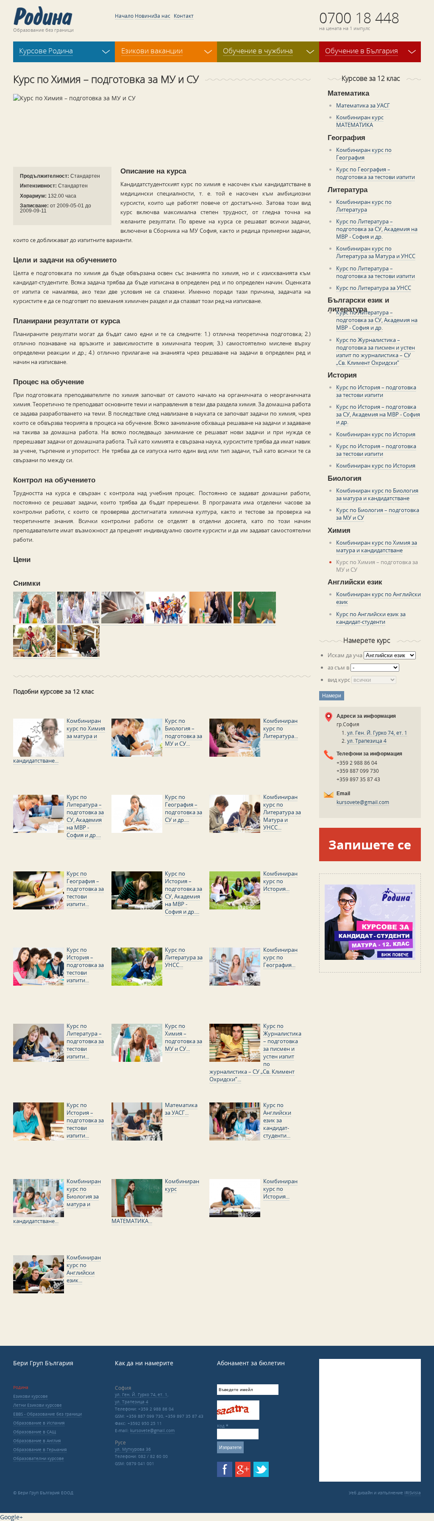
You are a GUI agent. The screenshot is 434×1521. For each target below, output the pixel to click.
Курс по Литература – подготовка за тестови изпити (375, 272)
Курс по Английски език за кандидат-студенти (371, 617)
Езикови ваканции (152, 50)
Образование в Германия (40, 1449)
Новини (145, 16)
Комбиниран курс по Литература (364, 205)
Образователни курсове (38, 1458)
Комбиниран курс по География (364, 153)
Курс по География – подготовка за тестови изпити (375, 173)
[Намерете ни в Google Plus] (242, 1469)
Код (222, 1426)
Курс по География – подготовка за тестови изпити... (85, 889)
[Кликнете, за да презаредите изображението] (233, 1418)
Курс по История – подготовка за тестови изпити (376, 391)
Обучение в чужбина (258, 50)
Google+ (11, 1517)
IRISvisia (412, 1493)
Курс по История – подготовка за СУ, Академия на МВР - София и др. (378, 414)
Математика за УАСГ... (181, 1108)
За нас (162, 16)
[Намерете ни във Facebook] (224, 1469)
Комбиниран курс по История (375, 434)
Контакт (184, 16)
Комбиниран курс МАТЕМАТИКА (360, 121)
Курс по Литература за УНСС (373, 288)
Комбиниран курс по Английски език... (84, 1269)
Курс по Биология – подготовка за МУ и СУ (377, 513)
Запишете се (369, 844)
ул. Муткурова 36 (133, 1449)
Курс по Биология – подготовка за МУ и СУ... (183, 732)
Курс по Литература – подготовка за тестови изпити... (85, 1041)
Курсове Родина (46, 50)
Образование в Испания (39, 1423)
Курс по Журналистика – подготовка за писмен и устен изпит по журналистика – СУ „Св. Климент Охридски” (375, 351)
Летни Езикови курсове (37, 1405)
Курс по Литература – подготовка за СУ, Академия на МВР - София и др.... (85, 816)
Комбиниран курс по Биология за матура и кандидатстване (377, 494)
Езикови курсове (30, 1396)
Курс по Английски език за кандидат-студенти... (277, 1120)
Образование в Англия (37, 1441)
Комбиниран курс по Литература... (280, 728)
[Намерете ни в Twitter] (261, 1469)
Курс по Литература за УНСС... (184, 957)
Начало (124, 16)
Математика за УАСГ (363, 105)
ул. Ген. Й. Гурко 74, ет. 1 (377, 733)
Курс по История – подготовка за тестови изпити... (85, 965)
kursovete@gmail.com (363, 802)
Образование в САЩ (34, 1432)
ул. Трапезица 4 (367, 741)
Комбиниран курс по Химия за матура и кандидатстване (376, 546)
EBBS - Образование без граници (47, 1414)
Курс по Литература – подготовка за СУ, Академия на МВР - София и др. (376, 229)
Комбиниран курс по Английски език (378, 598)
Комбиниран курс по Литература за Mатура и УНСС (375, 252)
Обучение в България (361, 50)
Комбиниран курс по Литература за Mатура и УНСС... (282, 812)
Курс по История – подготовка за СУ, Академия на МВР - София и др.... (183, 892)
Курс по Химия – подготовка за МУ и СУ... (183, 1037)
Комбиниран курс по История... (280, 881)
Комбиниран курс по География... (280, 957)
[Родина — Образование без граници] (42, 15)
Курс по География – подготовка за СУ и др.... (183, 808)
